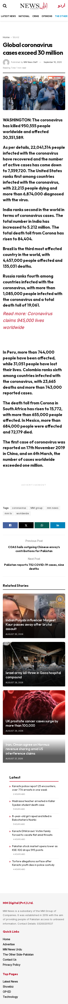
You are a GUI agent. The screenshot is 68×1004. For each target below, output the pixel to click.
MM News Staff (31, 62)
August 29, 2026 (14, 682)
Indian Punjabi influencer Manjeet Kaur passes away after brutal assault (31, 624)
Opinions (47, 16)
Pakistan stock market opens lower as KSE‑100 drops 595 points (35, 848)
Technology (10, 996)
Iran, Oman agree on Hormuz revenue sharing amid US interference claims (27, 749)
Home (6, 37)
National (24, 16)
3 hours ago (19, 809)
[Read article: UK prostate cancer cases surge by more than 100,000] (34, 712)
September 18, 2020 (53, 62)
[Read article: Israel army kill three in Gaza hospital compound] (34, 664)
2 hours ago (19, 794)
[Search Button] (5, 5)
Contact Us (9, 959)
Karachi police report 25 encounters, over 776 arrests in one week (34, 788)
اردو (61, 5)
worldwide (22, 513)
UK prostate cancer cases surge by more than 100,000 (32, 723)
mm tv (8, 513)
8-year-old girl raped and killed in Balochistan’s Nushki (32, 818)
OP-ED (7, 991)
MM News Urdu (12, 949)
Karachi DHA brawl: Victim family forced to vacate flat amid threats (32, 833)
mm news (53, 508)
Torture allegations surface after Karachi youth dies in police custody (33, 863)
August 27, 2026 (14, 758)
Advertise (9, 944)
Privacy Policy (11, 964)
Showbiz (8, 986)
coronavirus (19, 508)
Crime (35, 16)
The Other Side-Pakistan (18, 954)
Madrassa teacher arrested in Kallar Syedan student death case (33, 803)
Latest (5, 16)
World (16, 37)
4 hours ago (19, 839)
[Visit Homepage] (30, 5)
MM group (37, 508)
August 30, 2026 (14, 634)
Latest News (10, 981)
